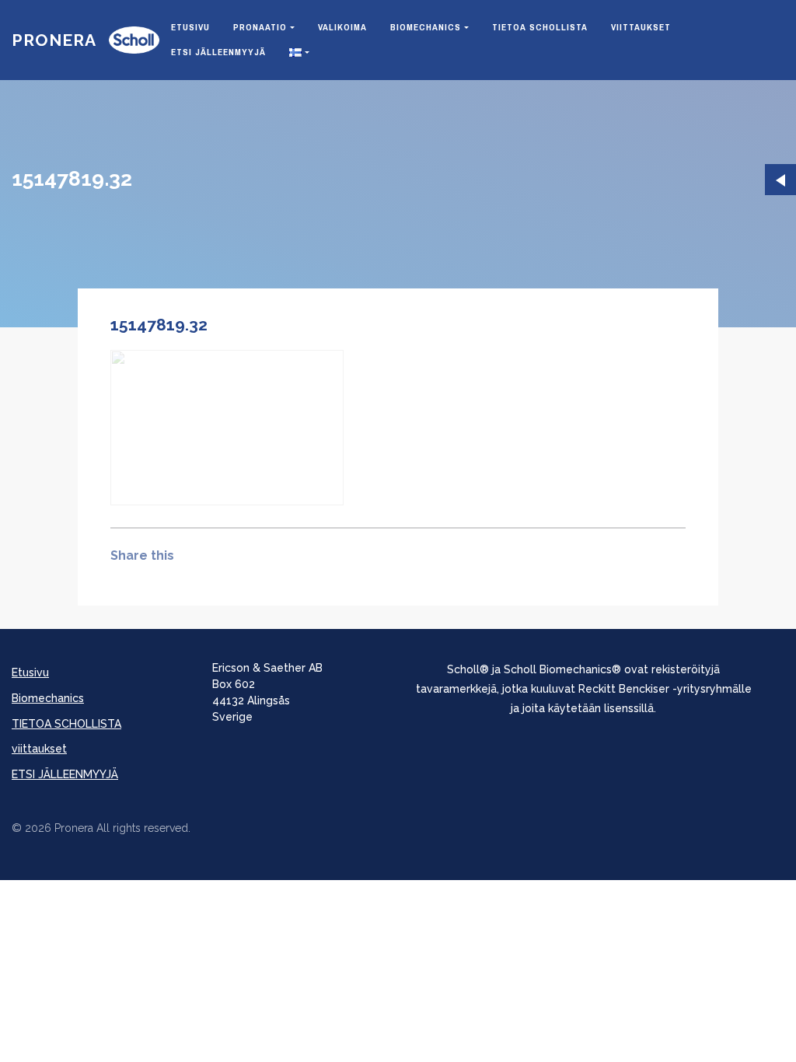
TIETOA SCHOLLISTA (540, 27)
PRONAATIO (260, 27)
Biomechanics (425, 27)
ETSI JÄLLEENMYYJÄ (218, 52)
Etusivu (190, 27)
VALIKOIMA (342, 27)
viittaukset (641, 27)
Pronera (54, 40)
